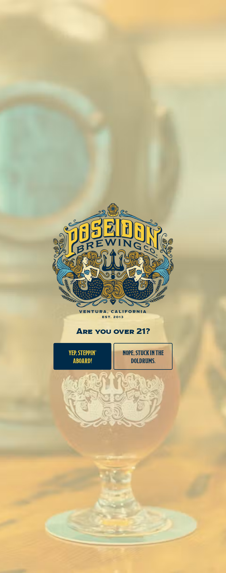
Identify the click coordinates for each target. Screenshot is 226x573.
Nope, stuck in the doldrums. (143, 356)
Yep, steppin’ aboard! (82, 356)
